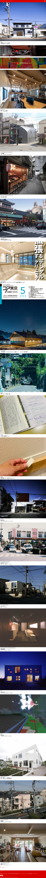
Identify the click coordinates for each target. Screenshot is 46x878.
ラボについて (5, 873)
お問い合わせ (30, 873)
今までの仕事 (10, 873)
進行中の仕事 (15, 873)
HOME (1, 873)
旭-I (0, 866)
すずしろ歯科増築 (2, 867)
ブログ (20, 873)
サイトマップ (35, 873)
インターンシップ (24, 873)
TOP (1, 871)
